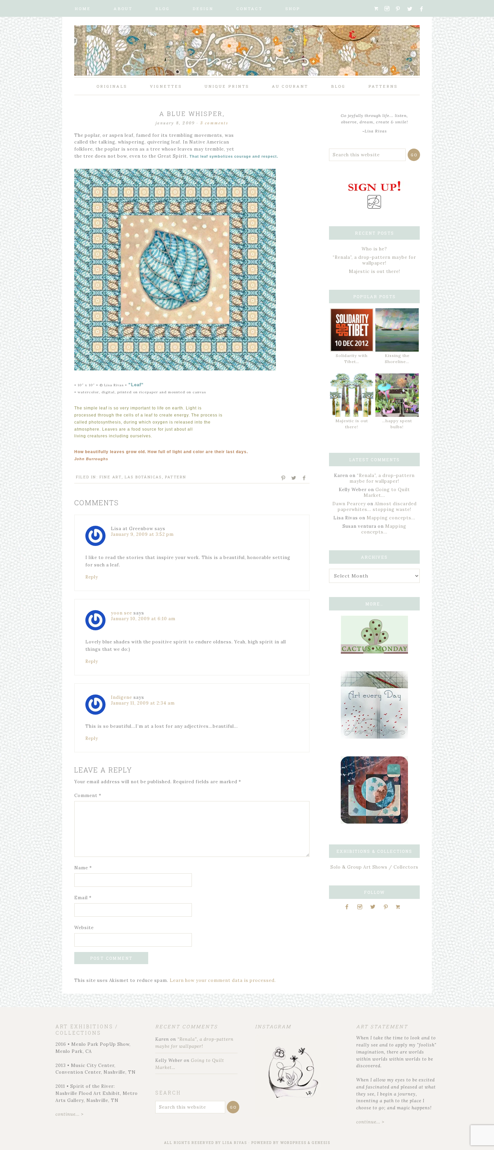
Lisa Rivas (234, 1143)
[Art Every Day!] (374, 737)
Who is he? (374, 249)
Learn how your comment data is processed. (223, 980)
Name (83, 868)
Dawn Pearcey (349, 504)
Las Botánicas (143, 476)
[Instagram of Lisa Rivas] (374, 822)
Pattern (175, 476)
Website (84, 927)
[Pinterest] (400, 8)
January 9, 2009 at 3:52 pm (142, 534)
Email (83, 898)
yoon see (121, 613)
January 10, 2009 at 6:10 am (143, 619)
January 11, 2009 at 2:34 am (143, 703)
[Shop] (378, 8)
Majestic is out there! (374, 271)
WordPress (293, 1143)
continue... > (69, 1114)
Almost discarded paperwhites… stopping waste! (377, 506)
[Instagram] (389, 8)
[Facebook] (424, 9)
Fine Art (110, 476)
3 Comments (214, 123)
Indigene (121, 697)
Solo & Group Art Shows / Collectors (374, 867)
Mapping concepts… (391, 518)
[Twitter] (412, 9)
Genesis (321, 1143)
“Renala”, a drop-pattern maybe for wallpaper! (374, 260)
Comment (87, 795)
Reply (91, 577)
